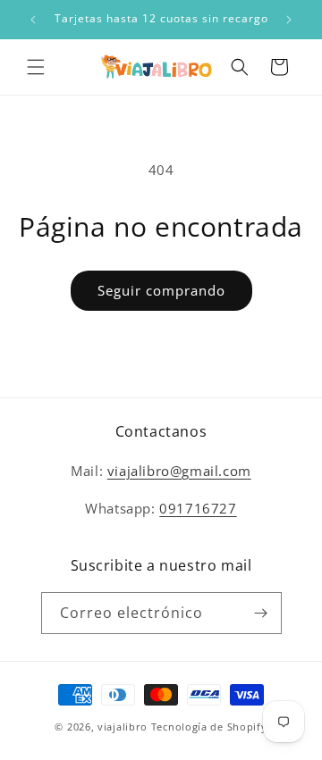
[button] (35, 67)
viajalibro (122, 726)
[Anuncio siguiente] (289, 19)
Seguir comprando (161, 290)
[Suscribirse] (261, 613)
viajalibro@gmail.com (179, 471)
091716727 (197, 508)
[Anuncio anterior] (33, 19)
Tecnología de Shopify (209, 726)
